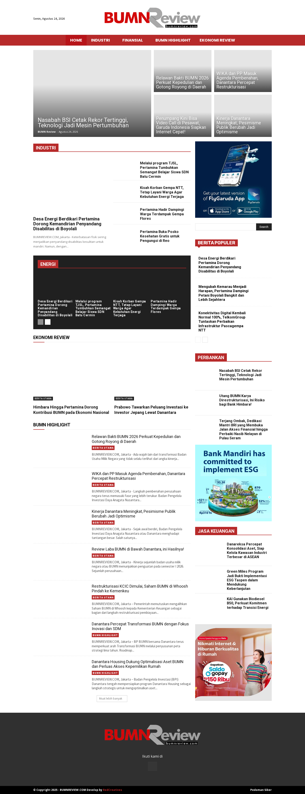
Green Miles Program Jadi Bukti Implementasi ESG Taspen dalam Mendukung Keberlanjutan (247, 580)
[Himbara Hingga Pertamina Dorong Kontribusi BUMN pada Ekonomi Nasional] (71, 373)
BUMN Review (47, 131)
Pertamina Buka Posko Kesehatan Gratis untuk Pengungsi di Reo (160, 236)
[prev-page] (40, 322)
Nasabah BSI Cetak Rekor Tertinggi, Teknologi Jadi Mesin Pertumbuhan (240, 375)
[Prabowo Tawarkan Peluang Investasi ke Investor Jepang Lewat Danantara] (152, 373)
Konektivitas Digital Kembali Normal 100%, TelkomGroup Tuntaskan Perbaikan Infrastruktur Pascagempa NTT (222, 321)
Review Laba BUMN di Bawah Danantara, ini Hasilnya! (138, 549)
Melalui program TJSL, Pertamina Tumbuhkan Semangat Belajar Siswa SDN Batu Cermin (164, 170)
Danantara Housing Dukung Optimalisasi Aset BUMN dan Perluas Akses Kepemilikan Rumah (138, 664)
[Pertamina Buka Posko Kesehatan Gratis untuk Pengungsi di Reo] (124, 235)
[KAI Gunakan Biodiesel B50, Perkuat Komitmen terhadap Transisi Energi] (210, 607)
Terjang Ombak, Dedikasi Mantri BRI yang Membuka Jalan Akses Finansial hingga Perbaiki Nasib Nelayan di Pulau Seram (243, 429)
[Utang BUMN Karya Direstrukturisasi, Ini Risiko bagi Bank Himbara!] (206, 403)
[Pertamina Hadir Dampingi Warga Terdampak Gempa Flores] (124, 213)
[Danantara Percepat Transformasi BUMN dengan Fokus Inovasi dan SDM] (60, 637)
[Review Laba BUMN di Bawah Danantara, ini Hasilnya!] (60, 562)
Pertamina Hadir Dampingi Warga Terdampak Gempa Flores (162, 214)
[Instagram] (152, 766)
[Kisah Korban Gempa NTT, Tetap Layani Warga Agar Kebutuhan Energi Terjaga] (124, 191)
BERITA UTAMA (43, 398)
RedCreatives (112, 790)
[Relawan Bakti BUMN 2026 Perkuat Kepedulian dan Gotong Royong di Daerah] (182, 70)
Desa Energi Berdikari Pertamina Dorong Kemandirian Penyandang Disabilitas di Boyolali (67, 223)
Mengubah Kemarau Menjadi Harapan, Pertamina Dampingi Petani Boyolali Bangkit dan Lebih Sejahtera (223, 293)
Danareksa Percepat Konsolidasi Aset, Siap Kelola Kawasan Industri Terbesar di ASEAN (247, 550)
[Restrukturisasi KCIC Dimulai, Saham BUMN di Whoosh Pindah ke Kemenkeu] (60, 599)
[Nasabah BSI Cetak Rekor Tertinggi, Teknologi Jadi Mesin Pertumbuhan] (92, 93)
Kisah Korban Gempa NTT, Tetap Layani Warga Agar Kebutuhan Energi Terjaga (162, 192)
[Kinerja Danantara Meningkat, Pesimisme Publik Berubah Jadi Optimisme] (243, 116)
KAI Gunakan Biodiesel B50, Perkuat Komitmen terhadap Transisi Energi (247, 603)
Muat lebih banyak (110, 698)
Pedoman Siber (261, 790)
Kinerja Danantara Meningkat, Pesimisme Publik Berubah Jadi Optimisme (133, 514)
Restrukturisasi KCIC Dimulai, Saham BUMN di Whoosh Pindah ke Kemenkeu (140, 588)
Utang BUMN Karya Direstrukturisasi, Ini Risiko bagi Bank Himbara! (242, 400)
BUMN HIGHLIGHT (105, 635)
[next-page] (47, 322)
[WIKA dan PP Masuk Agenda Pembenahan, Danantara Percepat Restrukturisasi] (243, 70)
